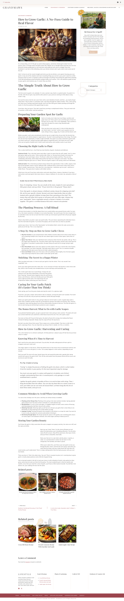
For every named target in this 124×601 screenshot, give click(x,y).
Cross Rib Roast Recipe (25, 545)
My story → (93, 52)
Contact (82, 595)
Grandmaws (13, 7)
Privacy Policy (25, 595)
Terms (17, 595)
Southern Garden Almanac (76, 7)
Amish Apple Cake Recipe (66, 545)
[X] (120, 2)
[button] (119, 7)
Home (46, 7)
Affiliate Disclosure (56, 595)
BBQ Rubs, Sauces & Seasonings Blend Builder (101, 7)
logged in (27, 562)
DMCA (46, 595)
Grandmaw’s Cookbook (58, 7)
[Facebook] (117, 2)
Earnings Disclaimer (71, 595)
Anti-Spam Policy (37, 595)
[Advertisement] (65, 280)
